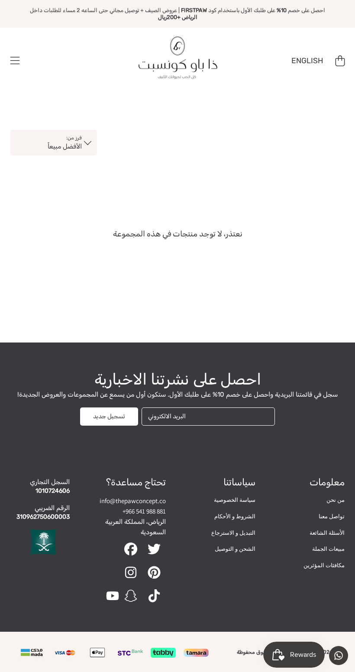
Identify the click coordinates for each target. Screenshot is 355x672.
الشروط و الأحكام (234, 516)
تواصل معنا (332, 516)
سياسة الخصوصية (234, 500)
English (307, 60)
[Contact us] (338, 655)
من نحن (335, 500)
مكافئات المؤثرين (324, 565)
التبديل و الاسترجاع (233, 532)
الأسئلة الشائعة (327, 532)
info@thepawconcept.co (133, 501)
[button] (15, 61)
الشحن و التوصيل (235, 548)
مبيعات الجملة (328, 548)
